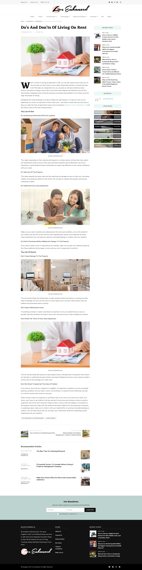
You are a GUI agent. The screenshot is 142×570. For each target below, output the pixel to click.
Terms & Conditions (58, 548)
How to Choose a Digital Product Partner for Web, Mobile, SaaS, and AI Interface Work (110, 38)
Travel (40, 16)
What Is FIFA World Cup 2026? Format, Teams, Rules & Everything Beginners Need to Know (111, 83)
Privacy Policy (80, 514)
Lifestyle (93, 16)
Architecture (51, 16)
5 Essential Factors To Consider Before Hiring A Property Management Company (54, 465)
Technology (64, 16)
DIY (102, 16)
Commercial (24, 454)
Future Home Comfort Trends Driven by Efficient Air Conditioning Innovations (111, 72)
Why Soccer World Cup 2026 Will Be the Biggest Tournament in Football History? (111, 50)
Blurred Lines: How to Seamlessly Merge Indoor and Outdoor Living (110, 62)
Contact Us (34, 2)
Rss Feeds (58, 543)
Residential (39, 32)
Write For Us (45, 2)
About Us (24, 2)
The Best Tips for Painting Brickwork (50, 451)
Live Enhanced (108, 99)
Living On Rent (50, 418)
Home (32, 16)
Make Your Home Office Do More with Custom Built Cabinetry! (56, 479)
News (109, 16)
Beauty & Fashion (79, 16)
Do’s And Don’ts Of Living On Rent (33, 418)
